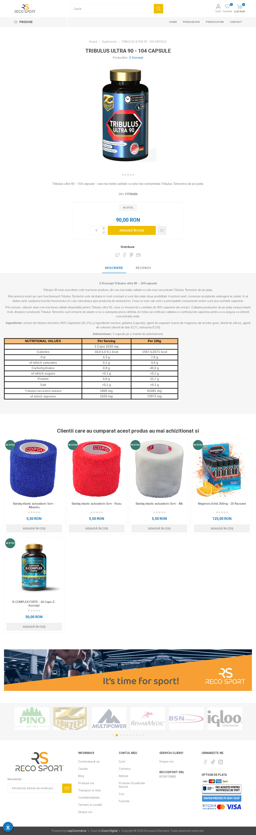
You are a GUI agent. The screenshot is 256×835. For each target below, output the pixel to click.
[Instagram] (220, 762)
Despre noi (85, 812)
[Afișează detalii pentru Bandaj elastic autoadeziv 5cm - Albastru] (34, 469)
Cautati (158, 8)
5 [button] (127, 735)
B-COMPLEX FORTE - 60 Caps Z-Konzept (34, 603)
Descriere (114, 268)
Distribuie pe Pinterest (131, 255)
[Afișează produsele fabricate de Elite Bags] (225, 718)
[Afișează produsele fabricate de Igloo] (186, 718)
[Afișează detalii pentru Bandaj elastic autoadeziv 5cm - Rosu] (97, 469)
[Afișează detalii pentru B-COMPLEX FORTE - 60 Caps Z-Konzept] (34, 567)
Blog (81, 776)
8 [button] (136, 735)
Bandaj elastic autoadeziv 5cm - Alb (159, 503)
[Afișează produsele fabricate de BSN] (147, 718)
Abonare (67, 788)
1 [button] (113, 735)
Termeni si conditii (90, 805)
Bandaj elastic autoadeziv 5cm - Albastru (34, 505)
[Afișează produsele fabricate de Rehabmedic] (109, 718)
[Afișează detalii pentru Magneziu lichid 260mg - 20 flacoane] (222, 469)
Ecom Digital (109, 830)
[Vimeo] (213, 761)
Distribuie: (128, 247)
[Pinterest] (205, 762)
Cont (218, 11)
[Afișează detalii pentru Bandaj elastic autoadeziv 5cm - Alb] (159, 469)
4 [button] (123, 735)
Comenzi (125, 769)
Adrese (123, 776)
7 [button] (133, 735)
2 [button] (116, 735)
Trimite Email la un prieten (138, 255)
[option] (32, 718)
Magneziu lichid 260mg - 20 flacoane (222, 503)
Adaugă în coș (131, 230)
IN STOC (10, 445)
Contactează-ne (89, 761)
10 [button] (143, 735)
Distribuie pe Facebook (124, 255)
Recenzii (143, 268)
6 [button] (130, 735)
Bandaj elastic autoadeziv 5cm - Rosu (96, 503)
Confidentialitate (89, 797)
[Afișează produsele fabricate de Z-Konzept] (32, 718)
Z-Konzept (136, 57)
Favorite (124, 801)
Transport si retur (89, 790)
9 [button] (139, 735)
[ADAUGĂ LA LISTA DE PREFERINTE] (161, 230)
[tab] (114, 268)
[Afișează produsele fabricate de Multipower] (70, 718)
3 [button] (120, 735)
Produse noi (86, 783)
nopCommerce (76, 830)
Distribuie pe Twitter (117, 255)
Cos (121, 794)
